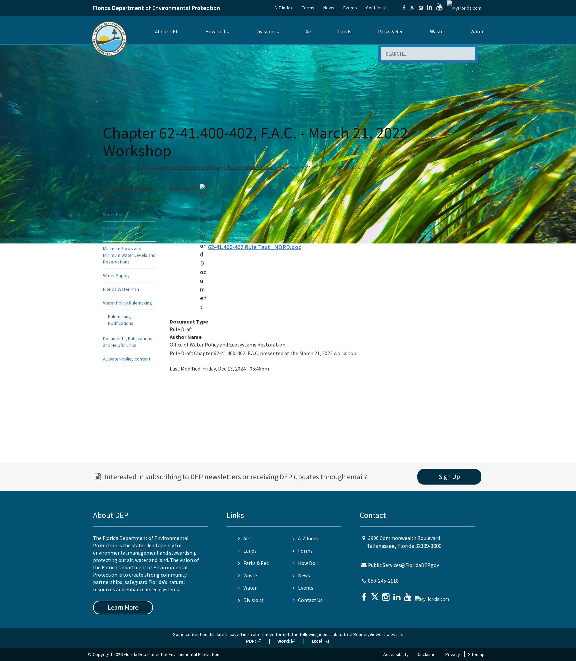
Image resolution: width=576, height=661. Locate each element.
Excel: (318, 641)
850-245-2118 (383, 581)
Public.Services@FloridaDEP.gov (403, 565)
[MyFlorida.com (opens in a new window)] (464, 8)
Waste (437, 31)
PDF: (251, 641)
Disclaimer (427, 654)
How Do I (215, 31)
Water (477, 31)
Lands (344, 31)
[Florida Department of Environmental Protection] (109, 38)
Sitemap (476, 654)
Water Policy (115, 214)
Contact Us (377, 8)
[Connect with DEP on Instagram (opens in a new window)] (420, 8)
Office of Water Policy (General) (250, 167)
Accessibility (396, 654)
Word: (284, 641)
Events (350, 8)
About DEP (167, 31)
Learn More (123, 607)
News (328, 8)
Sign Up (449, 477)
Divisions (265, 31)
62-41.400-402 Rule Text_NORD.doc (254, 247)
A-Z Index (283, 8)
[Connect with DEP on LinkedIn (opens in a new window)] (429, 8)
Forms (308, 8)
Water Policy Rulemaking (127, 303)
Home (109, 167)
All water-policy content (126, 359)
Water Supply (116, 275)
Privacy (452, 654)
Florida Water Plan (121, 289)
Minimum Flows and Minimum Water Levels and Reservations (129, 255)
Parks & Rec (390, 31)
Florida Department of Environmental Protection (156, 8)
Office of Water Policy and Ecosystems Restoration (178, 167)
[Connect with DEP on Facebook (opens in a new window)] (404, 8)
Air (308, 31)
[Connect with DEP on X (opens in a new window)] (412, 8)
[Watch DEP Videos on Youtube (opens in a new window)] (439, 8)
